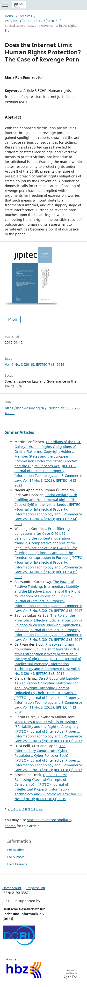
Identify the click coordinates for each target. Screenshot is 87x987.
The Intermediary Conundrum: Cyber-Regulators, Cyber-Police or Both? (42, 751)
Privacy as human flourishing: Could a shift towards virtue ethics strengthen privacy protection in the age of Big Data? (46, 651)
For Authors (15, 857)
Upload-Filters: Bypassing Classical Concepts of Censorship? (40, 779)
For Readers (15, 849)
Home (9, 16)
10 (33, 809)
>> (41, 809)
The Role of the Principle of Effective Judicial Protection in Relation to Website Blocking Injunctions (48, 620)
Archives (26, 16)
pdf (14, 319)
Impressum (35, 888)
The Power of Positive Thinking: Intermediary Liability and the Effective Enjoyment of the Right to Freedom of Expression (47, 588)
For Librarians (17, 864)
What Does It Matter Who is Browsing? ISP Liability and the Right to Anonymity (47, 724)
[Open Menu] (5, 5)
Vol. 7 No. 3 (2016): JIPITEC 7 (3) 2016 (31, 21)
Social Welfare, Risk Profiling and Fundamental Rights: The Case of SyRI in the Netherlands (45, 500)
